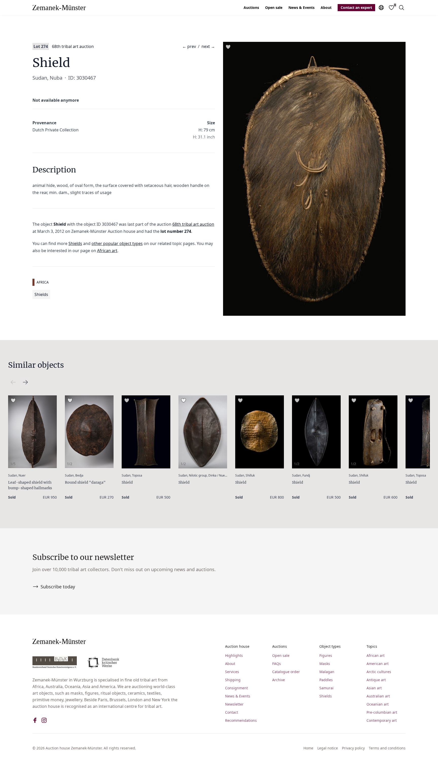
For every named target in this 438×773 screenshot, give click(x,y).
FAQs (276, 663)
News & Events (301, 7)
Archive (278, 679)
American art (378, 663)
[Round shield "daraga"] (89, 431)
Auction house (237, 646)
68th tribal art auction (73, 46)
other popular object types (117, 243)
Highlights (234, 655)
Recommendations (241, 720)
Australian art (378, 696)
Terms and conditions (387, 748)
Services (232, 671)
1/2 (69, 463)
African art (107, 250)
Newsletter (234, 704)
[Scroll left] (25, 382)
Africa (42, 282)
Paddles (326, 679)
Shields (75, 243)
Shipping (233, 679)
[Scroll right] (13, 382)
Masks (324, 663)
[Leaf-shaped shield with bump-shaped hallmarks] (32, 431)
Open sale (273, 7)
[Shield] (146, 431)
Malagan (326, 671)
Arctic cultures (379, 671)
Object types (330, 646)
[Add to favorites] (228, 47)
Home (308, 748)
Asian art (374, 688)
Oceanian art (378, 704)
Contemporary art (382, 720)
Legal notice (327, 748)
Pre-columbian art (382, 712)
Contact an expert (356, 7)
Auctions (251, 7)
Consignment (236, 688)
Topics (372, 646)
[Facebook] (35, 720)
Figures (325, 655)
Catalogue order (286, 671)
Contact (231, 712)
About (326, 7)
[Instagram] (44, 720)
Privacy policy (353, 748)
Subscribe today (58, 587)
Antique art (376, 679)
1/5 (12, 463)
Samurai (326, 688)
